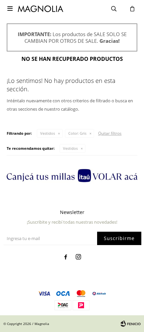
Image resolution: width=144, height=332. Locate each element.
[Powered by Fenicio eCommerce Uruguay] (131, 324)
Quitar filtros (110, 133)
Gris (77, 133)
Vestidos (47, 133)
